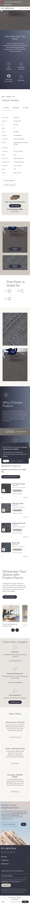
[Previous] (13, 630)
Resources (5, 864)
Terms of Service (15, 881)
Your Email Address (6, 875)
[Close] (28, 3)
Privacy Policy (4, 881)
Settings (20, 461)
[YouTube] (8, 852)
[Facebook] (2, 852)
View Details (17, 490)
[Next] (17, 630)
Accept (6, 461)
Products (8, 96)
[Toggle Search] (25, 8)
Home (3, 96)
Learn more (7, 4)
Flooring (4, 857)
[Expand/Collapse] (15, 899)
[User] (20, 8)
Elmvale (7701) (17, 121)
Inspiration (5, 860)
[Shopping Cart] (23, 8)
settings (5, 456)
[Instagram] (14, 852)
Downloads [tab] (16, 107)
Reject (12, 461)
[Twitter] (5, 852)
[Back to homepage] (7, 8)
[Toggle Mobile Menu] (28, 8)
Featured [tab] (6, 107)
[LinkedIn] (11, 852)
